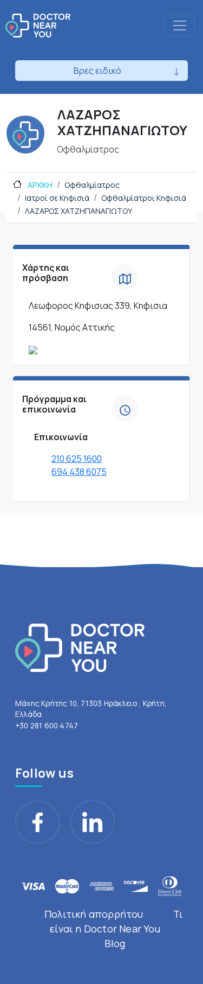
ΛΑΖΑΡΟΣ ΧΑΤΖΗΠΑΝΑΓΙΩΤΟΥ (78, 211)
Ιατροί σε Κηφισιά (57, 198)
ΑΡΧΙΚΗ (39, 185)
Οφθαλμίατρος (92, 185)
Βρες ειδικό (97, 71)
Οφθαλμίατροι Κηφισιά (143, 198)
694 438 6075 (79, 472)
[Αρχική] (38, 25)
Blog (115, 943)
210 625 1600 (76, 459)
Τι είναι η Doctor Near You (116, 921)
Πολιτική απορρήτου (93, 913)
